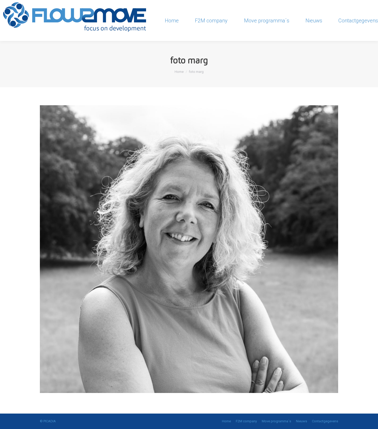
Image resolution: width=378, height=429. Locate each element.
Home (179, 72)
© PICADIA (48, 421)
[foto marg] (189, 249)
